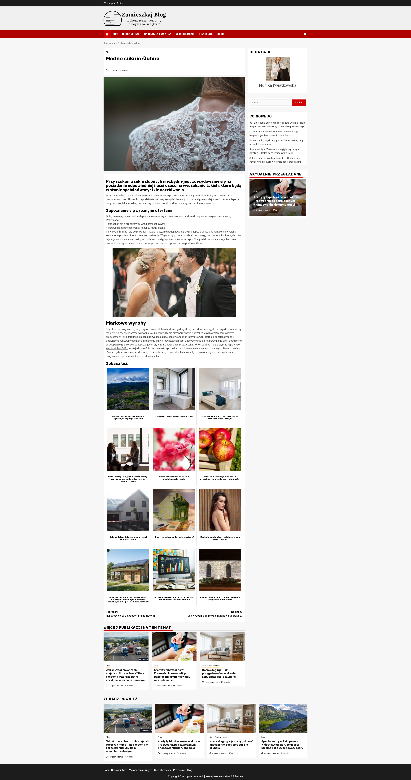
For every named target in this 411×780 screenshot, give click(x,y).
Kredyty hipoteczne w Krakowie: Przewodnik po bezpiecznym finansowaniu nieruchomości (172, 674)
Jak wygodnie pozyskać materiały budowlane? (215, 613)
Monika (125, 70)
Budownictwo (131, 34)
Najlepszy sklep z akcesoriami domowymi (130, 613)
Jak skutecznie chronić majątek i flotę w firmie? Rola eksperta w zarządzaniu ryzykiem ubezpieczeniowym (125, 674)
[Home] (107, 34)
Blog (220, 34)
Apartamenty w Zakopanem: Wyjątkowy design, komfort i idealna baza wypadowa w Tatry (282, 745)
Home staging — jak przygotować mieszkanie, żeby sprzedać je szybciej (219, 673)
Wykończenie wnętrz (157, 34)
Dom (115, 34)
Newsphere (212, 776)
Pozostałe (206, 34)
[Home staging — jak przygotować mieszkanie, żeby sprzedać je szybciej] (222, 646)
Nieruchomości (184, 34)
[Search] (305, 34)
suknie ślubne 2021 (117, 348)
